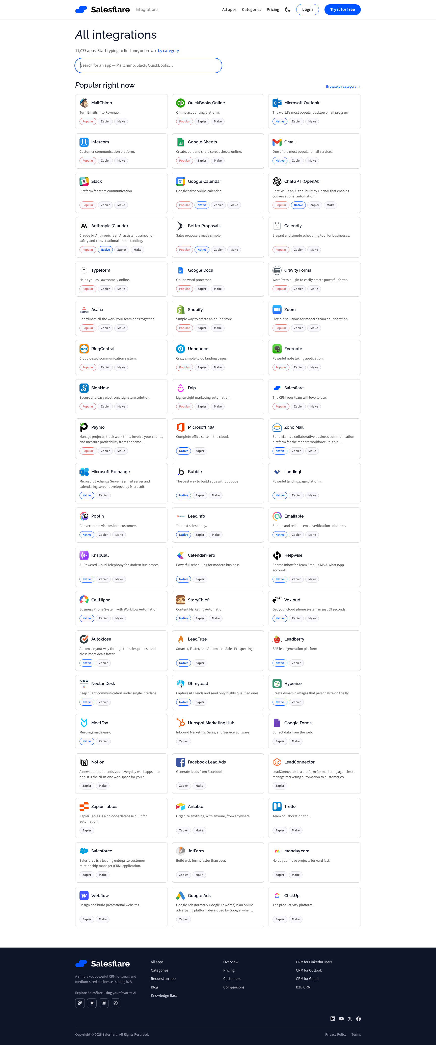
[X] (350, 1018)
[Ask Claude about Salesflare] (103, 1003)
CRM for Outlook (309, 970)
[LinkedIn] (333, 1018)
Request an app (163, 978)
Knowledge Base (164, 995)
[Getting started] (341, 1018)
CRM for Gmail (307, 978)
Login (307, 10)
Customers (231, 978)
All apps (229, 10)
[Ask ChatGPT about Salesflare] (80, 1003)
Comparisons (233, 987)
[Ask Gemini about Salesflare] (92, 1003)
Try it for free (342, 10)
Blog (154, 987)
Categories (251, 10)
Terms (356, 1034)
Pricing (273, 10)
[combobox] (148, 65)
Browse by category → (343, 86)
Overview (230, 962)
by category (168, 51)
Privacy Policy (335, 1034)
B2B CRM (303, 987)
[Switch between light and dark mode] (288, 9)
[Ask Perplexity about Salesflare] (115, 1003)
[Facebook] (358, 1018)
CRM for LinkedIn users (314, 962)
